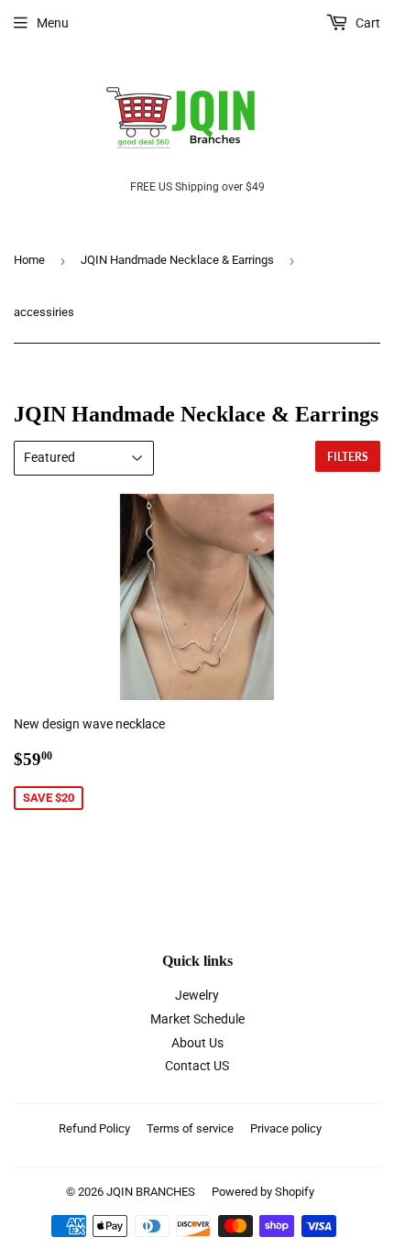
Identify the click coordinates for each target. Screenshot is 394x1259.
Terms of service (190, 1128)
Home (29, 260)
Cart (366, 23)
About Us (197, 1042)
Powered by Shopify (263, 1192)
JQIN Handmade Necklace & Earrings (177, 260)
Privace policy (286, 1128)
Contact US (197, 1065)
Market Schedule (197, 1019)
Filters (347, 457)
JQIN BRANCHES (150, 1192)
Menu (53, 23)
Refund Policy (94, 1128)
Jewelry (197, 995)
